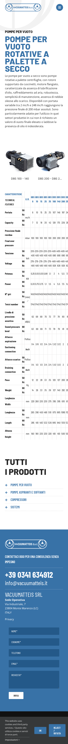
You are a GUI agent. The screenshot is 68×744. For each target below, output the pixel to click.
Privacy (9, 619)
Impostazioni (11, 739)
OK (40, 730)
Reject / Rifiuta (57, 730)
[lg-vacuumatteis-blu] (23, 4)
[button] (34, 485)
